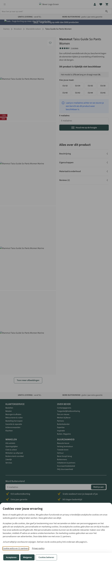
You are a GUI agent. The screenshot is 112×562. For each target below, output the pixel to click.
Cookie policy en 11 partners (16, 548)
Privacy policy (38, 548)
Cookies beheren (46, 557)
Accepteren (11, 557)
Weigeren (27, 557)
